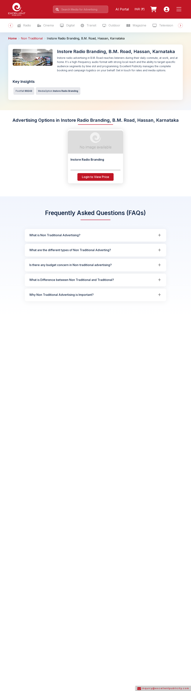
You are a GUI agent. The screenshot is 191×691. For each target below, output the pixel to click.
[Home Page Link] (16, 9)
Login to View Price (95, 177)
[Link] (154, 9)
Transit (91, 25)
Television (165, 25)
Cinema (48, 25)
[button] (179, 9)
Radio (26, 25)
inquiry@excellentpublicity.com (165, 688)
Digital (70, 25)
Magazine (139, 25)
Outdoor (114, 25)
